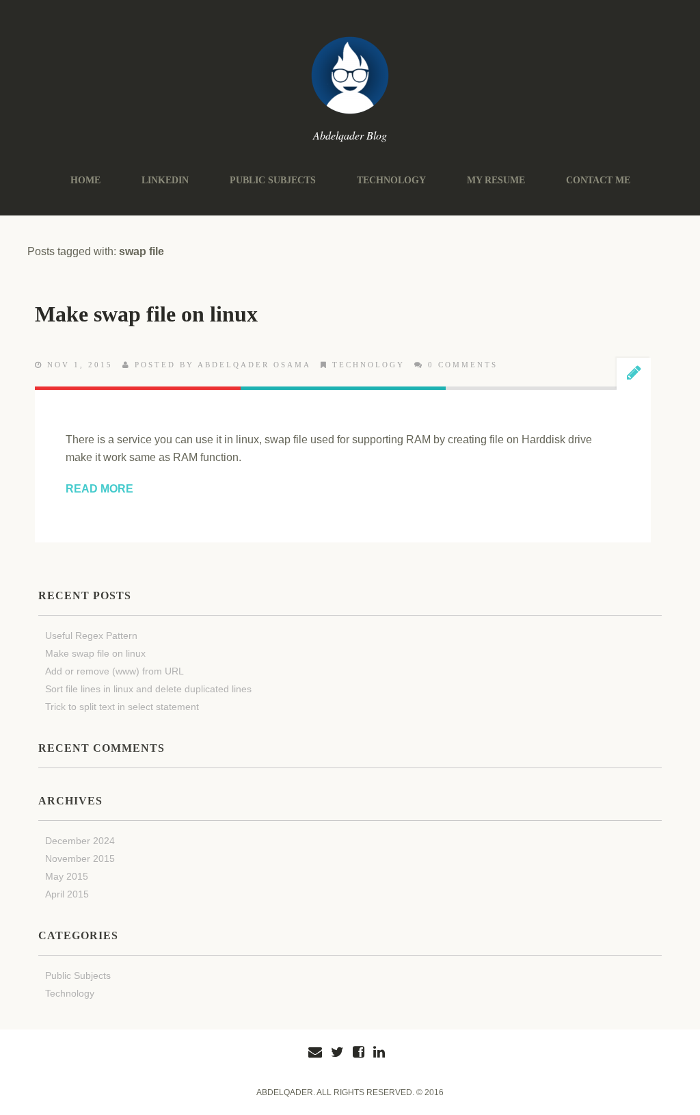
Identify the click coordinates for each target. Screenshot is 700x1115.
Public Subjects (273, 180)
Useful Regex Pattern (91, 635)
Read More (99, 489)
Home (85, 180)
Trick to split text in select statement (122, 706)
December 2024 (80, 840)
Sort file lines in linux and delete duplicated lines (148, 688)
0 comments (463, 364)
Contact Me (598, 180)
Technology (391, 180)
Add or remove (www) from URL (114, 671)
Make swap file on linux (146, 314)
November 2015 (80, 858)
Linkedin (165, 180)
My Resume (496, 180)
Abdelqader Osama (254, 364)
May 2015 (66, 876)
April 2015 (67, 894)
